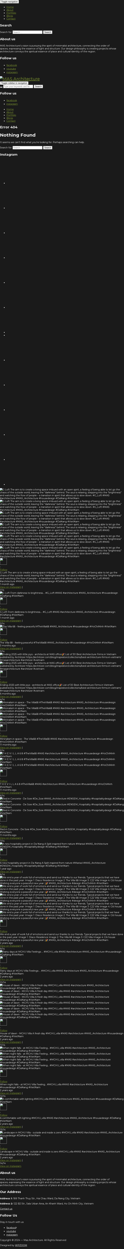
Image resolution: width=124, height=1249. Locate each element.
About (9, 10)
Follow (3, 569)
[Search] (1, 87)
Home (10, 7)
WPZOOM (21, 1245)
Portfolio (11, 12)
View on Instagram (10, 587)
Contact (11, 18)
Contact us (6, 1208)
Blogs (9, 15)
